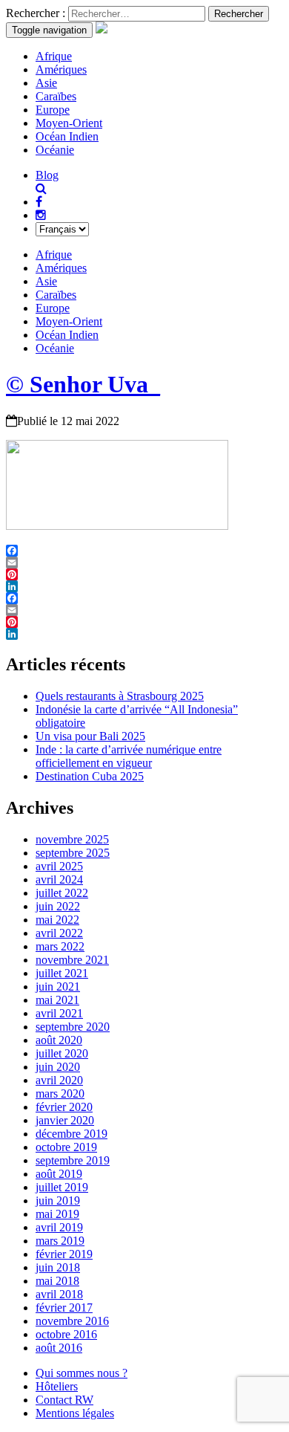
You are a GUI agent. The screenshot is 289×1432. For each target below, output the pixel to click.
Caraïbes (56, 96)
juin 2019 (58, 1200)
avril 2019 (59, 1227)
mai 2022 (57, 919)
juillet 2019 (62, 1187)
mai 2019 (57, 1214)
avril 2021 (59, 1013)
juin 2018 (58, 1267)
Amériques (61, 69)
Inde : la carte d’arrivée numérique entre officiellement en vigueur (129, 756)
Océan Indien (67, 136)
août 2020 (59, 1040)
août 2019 (59, 1173)
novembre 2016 (72, 1321)
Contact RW (64, 1399)
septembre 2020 (73, 1026)
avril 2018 (59, 1294)
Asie (46, 83)
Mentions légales (75, 1413)
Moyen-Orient (69, 123)
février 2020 (64, 1107)
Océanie (55, 149)
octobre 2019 (66, 1147)
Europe (53, 109)
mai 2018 (57, 1280)
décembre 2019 (71, 1133)
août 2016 (59, 1347)
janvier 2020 (65, 1120)
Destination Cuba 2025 (90, 776)
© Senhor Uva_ (83, 384)
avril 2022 (59, 933)
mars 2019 (60, 1240)
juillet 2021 (62, 973)
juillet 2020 (62, 1053)
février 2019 (64, 1254)
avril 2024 (59, 879)
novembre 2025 (72, 839)
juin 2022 (58, 906)
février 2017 (64, 1307)
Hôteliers (57, 1386)
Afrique (54, 56)
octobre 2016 (66, 1334)
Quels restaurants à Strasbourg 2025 (120, 696)
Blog (47, 175)
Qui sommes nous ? (81, 1373)
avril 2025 (59, 866)
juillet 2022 (62, 893)
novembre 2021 (72, 959)
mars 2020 (60, 1093)
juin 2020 (58, 1066)
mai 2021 (57, 1000)
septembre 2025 (73, 852)
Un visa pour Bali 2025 (90, 736)
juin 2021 (58, 986)
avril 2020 (59, 1080)
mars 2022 (60, 946)
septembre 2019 (73, 1160)
